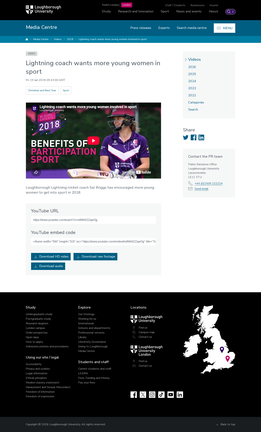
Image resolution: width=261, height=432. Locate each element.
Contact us (145, 337)
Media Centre (40, 39)
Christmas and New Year (42, 90)
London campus (35, 328)
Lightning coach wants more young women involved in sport (113, 39)
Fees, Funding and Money (94, 378)
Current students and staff (94, 369)
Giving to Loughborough (93, 346)
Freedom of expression (40, 396)
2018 (70, 39)
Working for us (87, 319)
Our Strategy (86, 314)
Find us (143, 328)
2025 (192, 74)
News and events (189, 11)
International (86, 323)
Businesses (197, 5)
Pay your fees (86, 383)
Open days (32, 337)
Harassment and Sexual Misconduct (48, 387)
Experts (164, 28)
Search (193, 109)
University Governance (92, 342)
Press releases (140, 28)
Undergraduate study (39, 314)
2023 (192, 88)
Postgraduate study (38, 319)
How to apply (34, 342)
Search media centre (192, 28)
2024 (192, 81)
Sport (165, 11)
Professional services (91, 333)
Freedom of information (40, 392)
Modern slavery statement (42, 383)
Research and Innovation (135, 11)
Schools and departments (94, 328)
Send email (201, 189)
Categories (196, 102)
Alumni (214, 5)
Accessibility (34, 364)
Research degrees (37, 323)
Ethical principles (36, 378)
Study (106, 11)
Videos (58, 39)
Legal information (36, 373)
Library (82, 337)
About (213, 11)
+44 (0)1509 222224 (209, 183)
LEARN (83, 373)
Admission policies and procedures (47, 346)
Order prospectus (37, 333)
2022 (192, 95)
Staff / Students (175, 5)
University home (27, 39)
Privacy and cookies (38, 369)
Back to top (228, 424)
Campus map (147, 332)
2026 (192, 67)
